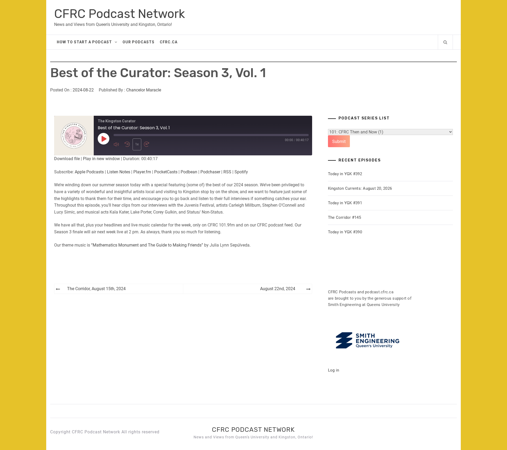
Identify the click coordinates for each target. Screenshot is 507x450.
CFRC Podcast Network (119, 14)
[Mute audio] (118, 144)
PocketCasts (165, 171)
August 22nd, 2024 (277, 288)
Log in (333, 370)
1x (137, 144)
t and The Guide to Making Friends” (170, 245)
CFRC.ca (168, 42)
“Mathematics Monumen (114, 245)
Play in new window (101, 158)
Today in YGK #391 (345, 203)
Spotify (241, 171)
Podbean (189, 171)
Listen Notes (118, 171)
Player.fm (142, 171)
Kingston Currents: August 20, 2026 (360, 188)
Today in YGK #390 (345, 232)
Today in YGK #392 (345, 173)
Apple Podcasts (89, 171)
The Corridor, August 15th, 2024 (96, 288)
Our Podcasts (138, 42)
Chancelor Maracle (143, 89)
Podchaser (210, 171)
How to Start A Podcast (84, 42)
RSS (227, 171)
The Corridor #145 (344, 217)
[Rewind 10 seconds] (127, 144)
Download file (67, 158)
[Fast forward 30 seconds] (148, 144)
